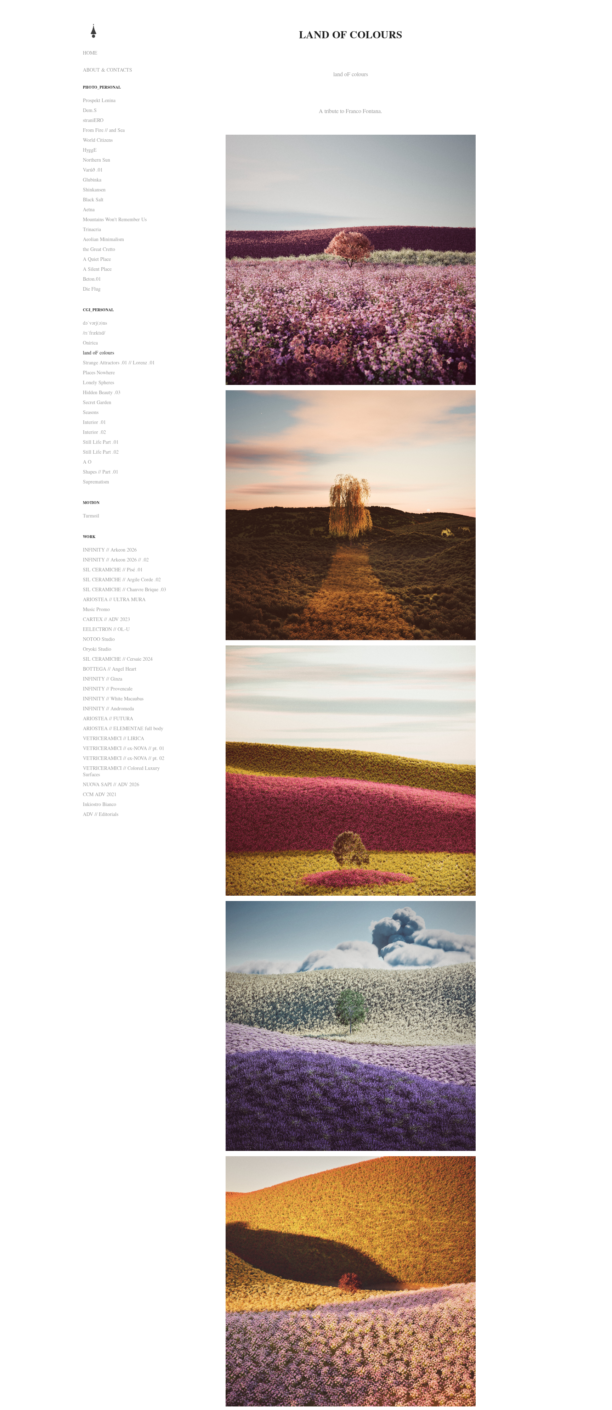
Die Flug (92, 288)
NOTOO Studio (99, 639)
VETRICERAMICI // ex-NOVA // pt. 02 (123, 758)
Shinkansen (94, 189)
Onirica (90, 342)
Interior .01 (94, 422)
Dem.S (90, 110)
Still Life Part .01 (101, 441)
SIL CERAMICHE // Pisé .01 (113, 569)
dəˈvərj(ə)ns (95, 322)
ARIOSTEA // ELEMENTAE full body (123, 728)
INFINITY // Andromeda (108, 708)
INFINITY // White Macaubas (113, 698)
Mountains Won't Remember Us (115, 219)
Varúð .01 (93, 169)
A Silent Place (97, 268)
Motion (91, 502)
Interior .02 (94, 432)
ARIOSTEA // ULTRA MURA (114, 599)
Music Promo (96, 609)
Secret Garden (97, 402)
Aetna (89, 209)
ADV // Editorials (100, 814)
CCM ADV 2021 (100, 794)
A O (87, 461)
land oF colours (98, 352)
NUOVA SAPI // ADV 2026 (111, 784)
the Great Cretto (99, 249)
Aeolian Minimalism (103, 239)
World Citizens (98, 139)
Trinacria (92, 229)
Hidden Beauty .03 (101, 392)
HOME (90, 52)
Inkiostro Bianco (99, 804)
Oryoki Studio (97, 648)
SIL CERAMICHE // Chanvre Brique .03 (124, 589)
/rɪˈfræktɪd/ (94, 332)
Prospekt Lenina (99, 100)
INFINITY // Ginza (102, 678)
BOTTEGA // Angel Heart (109, 668)
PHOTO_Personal (102, 87)
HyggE (90, 149)
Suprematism (96, 481)
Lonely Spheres (98, 382)
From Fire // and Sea (104, 130)
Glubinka (92, 179)
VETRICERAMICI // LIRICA (113, 738)
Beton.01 (92, 278)
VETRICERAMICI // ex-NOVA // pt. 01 (123, 748)
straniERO (93, 120)
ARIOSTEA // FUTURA (108, 718)
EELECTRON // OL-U (106, 629)
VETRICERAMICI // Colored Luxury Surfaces (121, 771)
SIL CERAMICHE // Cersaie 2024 (118, 658)
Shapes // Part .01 (100, 471)
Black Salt (93, 199)
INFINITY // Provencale (107, 688)
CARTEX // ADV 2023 (106, 619)
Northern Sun (96, 159)
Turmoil (91, 515)
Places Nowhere (99, 372)
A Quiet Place (97, 259)
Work (89, 536)
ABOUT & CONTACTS (107, 69)
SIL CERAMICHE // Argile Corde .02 (122, 579)
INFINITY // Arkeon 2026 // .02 (116, 559)
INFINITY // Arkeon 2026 (110, 549)
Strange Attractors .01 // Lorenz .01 (119, 362)
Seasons (90, 412)
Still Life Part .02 (101, 451)
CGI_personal (98, 310)
